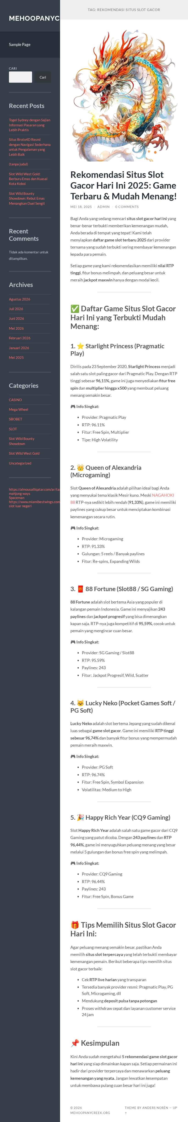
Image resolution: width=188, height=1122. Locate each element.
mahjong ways (19, 493)
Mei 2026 (16, 328)
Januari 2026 (19, 348)
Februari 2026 (19, 338)
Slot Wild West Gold (24, 453)
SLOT (13, 429)
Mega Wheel (18, 409)
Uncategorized (20, 463)
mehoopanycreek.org (52, 18)
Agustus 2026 (19, 299)
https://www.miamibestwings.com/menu (39, 502)
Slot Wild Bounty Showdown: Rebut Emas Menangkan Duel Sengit (27, 198)
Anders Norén (155, 1108)
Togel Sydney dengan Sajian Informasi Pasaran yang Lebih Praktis (29, 125)
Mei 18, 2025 (81, 207)
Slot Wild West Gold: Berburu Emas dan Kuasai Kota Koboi (28, 179)
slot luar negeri (20, 506)
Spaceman (16, 498)
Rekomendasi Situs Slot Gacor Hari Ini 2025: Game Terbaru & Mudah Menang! (123, 185)
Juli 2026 (16, 309)
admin (103, 207)
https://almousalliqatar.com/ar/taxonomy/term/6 (46, 489)
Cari (13, 68)
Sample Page (19, 44)
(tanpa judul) (18, 164)
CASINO (15, 400)
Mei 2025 (16, 357)
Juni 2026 (16, 318)
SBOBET (15, 419)
